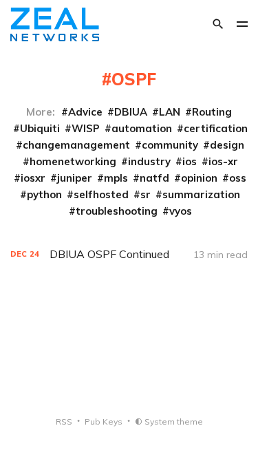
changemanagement (76, 144)
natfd (154, 177)
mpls (116, 177)
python (44, 194)
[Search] (218, 24)
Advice (85, 111)
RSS (64, 421)
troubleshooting (117, 210)
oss (237, 177)
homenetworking (73, 161)
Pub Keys (103, 421)
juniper (74, 177)
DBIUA (130, 111)
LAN (169, 111)
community (170, 144)
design (227, 144)
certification (216, 128)
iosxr (33, 177)
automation (141, 128)
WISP (86, 128)
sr (145, 194)
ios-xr (223, 161)
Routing (212, 111)
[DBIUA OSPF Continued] (129, 254)
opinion (199, 177)
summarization (201, 194)
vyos (180, 210)
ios (189, 161)
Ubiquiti (40, 128)
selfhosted (101, 194)
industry (149, 161)
